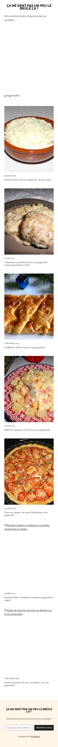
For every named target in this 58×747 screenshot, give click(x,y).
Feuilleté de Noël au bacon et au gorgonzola (24, 347)
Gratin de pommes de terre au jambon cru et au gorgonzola (26, 683)
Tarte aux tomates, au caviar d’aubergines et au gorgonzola (25, 513)
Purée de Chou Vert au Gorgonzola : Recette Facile (27, 179)
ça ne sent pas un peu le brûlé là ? (29, 7)
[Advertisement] (29, 60)
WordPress (35, 736)
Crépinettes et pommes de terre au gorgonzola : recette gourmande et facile (26, 263)
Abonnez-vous (44, 727)
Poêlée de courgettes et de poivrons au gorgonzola (27, 430)
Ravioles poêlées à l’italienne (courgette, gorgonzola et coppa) (29, 598)
